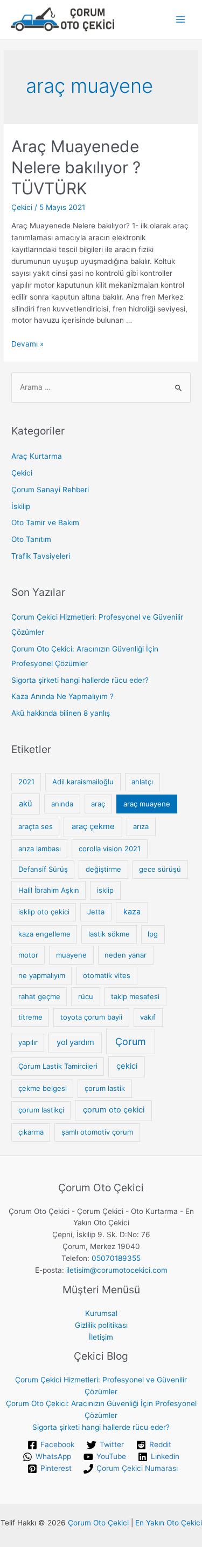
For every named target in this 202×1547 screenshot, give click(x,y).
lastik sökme (109, 933)
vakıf (148, 1017)
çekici (126, 1066)
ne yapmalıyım (41, 975)
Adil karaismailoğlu (83, 781)
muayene (71, 955)
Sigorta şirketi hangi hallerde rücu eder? (80, 680)
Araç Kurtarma (36, 456)
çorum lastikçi (41, 1109)
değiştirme (103, 869)
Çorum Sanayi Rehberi (50, 489)
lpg (153, 933)
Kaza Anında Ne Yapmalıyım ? (62, 696)
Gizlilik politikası (101, 1325)
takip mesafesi (135, 996)
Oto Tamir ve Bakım (45, 522)
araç (98, 803)
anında (62, 803)
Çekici (21, 207)
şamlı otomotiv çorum (97, 1132)
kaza (132, 912)
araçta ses (35, 826)
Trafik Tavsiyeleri (40, 556)
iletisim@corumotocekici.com (117, 1270)
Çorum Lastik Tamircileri (57, 1066)
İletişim (101, 1337)
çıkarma (31, 1132)
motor (28, 955)
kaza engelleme (44, 933)
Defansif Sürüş (43, 869)
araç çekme (93, 826)
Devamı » (27, 344)
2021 (26, 781)
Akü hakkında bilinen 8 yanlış (60, 713)
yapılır (28, 1042)
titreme (30, 1017)
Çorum (130, 1041)
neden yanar (126, 955)
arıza (141, 826)
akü (25, 804)
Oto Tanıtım (31, 539)
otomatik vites (106, 975)
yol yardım (75, 1042)
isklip (105, 890)
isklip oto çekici (43, 911)
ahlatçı (142, 781)
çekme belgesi (42, 1088)
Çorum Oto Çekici (98, 1522)
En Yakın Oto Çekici (168, 1522)
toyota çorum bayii (91, 1017)
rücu (85, 996)
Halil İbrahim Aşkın (48, 890)
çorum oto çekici (113, 1110)
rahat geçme (39, 996)
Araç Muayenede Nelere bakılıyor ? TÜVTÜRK (76, 167)
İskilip (20, 506)
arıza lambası (39, 848)
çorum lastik (105, 1088)
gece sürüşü (160, 869)
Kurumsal (101, 1313)
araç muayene (146, 803)
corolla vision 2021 (110, 848)
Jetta (96, 911)
